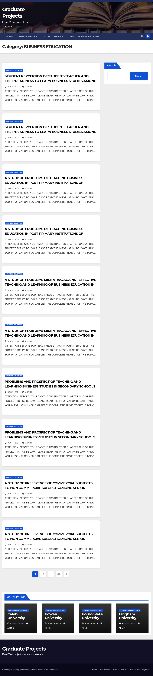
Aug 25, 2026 (17, 623)
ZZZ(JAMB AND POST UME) (18, 610)
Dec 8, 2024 (13, 87)
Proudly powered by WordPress (16, 670)
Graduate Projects (24, 649)
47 (58, 574)
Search (111, 65)
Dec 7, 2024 (13, 392)
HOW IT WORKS (53, 36)
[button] (142, 36)
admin (28, 87)
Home (9, 36)
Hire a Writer (28, 36)
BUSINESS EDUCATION (14, 70)
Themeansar (53, 670)
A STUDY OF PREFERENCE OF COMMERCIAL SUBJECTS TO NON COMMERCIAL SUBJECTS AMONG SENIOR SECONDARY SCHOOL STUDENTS (48, 488)
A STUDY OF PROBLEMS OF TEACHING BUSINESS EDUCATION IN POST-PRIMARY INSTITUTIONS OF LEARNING (44, 183)
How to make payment (84, 36)
